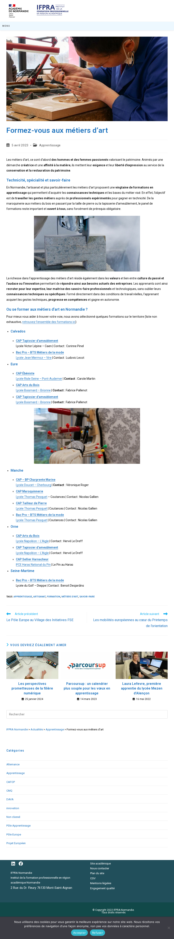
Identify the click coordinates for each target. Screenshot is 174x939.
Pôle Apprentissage (18, 825)
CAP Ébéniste (25, 373)
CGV (92, 878)
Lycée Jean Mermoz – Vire (34, 357)
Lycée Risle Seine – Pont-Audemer (39, 378)
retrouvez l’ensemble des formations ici (48, 322)
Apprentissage (50, 145)
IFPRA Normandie (21, 872)
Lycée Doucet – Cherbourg (33, 485)
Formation (53, 596)
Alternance (13, 764)
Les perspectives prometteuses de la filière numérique (32, 688)
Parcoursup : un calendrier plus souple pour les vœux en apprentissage (87, 688)
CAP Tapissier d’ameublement (37, 340)
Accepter (79, 932)
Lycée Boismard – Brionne (33, 390)
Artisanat (39, 596)
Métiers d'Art (70, 596)
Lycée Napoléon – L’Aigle (32, 541)
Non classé (13, 817)
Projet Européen (16, 843)
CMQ (9, 790)
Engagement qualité (102, 888)
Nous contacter (99, 868)
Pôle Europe (13, 834)
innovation (12, 808)
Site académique (100, 863)
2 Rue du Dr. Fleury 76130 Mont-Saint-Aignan (41, 887)
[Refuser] (169, 928)
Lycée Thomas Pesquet (31, 497)
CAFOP (10, 782)
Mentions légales (100, 883)
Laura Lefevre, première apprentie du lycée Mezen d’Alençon (141, 688)
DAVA (10, 799)
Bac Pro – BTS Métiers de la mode (40, 352)
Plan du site (97, 873)
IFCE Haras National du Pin (33, 564)
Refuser (97, 932)
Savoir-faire (87, 596)
